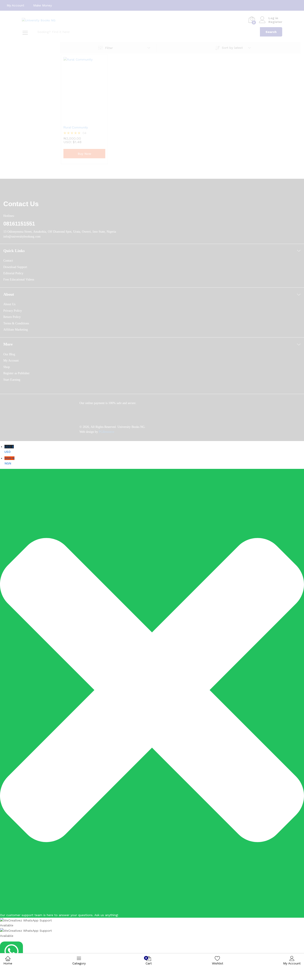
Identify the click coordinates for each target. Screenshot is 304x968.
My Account (15, 5)
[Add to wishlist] (84, 120)
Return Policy (12, 317)
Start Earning (11, 379)
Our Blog (9, 354)
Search (271, 32)
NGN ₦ (9, 460)
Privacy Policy (12, 310)
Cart (149, 960)
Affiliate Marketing (15, 329)
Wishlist (217, 963)
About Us (9, 304)
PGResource (106, 431)
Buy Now (84, 153)
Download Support (15, 267)
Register (275, 22)
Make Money (42, 5)
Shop (6, 367)
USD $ (9, 449)
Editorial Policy (13, 273)
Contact (8, 260)
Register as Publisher (16, 373)
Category (79, 963)
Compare (94, 120)
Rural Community (75, 127)
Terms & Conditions (16, 323)
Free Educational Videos (18, 279)
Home (7, 963)
